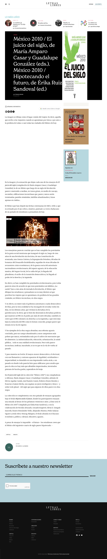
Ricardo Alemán (22, 446)
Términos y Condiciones (53, 554)
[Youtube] (82, 535)
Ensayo (15, 434)
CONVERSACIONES (36, 519)
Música (11, 539)
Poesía (32, 527)
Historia (33, 535)
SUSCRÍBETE (98, 4)
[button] (6, 4)
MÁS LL (78, 519)
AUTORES (76, 456)
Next (86, 126)
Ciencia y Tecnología (14, 527)
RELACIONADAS (27, 456)
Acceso (77, 521)
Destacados (56, 533)
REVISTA (56, 527)
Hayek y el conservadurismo (68, 23)
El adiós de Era (43, 23)
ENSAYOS (33, 533)
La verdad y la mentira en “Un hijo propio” (19, 24)
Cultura (40, 20)
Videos (55, 521)
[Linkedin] (11, 112)
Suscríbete (68, 142)
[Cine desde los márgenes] (76, 125)
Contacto (78, 531)
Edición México (70, 139)
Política (11, 523)
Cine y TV (15, 20)
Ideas (64, 20)
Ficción (33, 529)
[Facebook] (6, 112)
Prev (65, 126)
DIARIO (11, 519)
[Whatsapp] (13, 112)
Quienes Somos (79, 527)
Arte (10, 541)
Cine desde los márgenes (76, 136)
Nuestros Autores (80, 529)
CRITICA (11, 533)
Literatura (11, 529)
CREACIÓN (34, 525)
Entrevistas (34, 521)
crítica (8, 434)
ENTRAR (91, 4)
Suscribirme (78, 523)
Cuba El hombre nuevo (73, 173)
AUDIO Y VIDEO (57, 519)
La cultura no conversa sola (92, 23)
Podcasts (56, 523)
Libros (15, 34)
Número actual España (59, 531)
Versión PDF (68, 177)
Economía (11, 525)
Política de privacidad (64, 554)
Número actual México (59, 529)
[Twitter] (9, 112)
